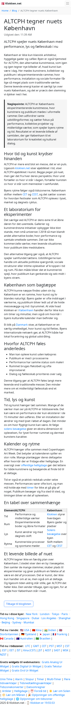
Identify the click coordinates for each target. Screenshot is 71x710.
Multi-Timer (54, 679)
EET (11, 650)
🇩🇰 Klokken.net (11, 3)
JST (40, 650)
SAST (57, 650)
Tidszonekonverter (12, 687)
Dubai (35, 618)
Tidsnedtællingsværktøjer (36, 683)
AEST (48, 650)
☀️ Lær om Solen (59, 691)
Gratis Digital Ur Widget (26, 666)
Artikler (6, 691)
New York (32, 614)
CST (67, 646)
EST (4, 650)
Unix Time (6, 679)
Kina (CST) (29, 650)
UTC (27, 646)
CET (25, 194)
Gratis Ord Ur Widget (25, 670)
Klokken (52, 514)
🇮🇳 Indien (50, 630)
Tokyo (55, 614)
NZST (3, 654)
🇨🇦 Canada (6, 638)
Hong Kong (7, 618)
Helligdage (21, 691)
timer (30, 487)
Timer (40, 679)
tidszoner (16, 646)
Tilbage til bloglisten (18, 604)
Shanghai (64, 618)
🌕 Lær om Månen (13, 695)
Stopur (29, 679)
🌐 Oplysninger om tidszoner (34, 699)
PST (51, 646)
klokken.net (22, 168)
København (26, 310)
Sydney (16, 622)
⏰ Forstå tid (38, 691)
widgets (14, 662)
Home (5, 10)
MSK (65, 650)
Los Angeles (48, 618)
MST (59, 646)
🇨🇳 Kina (36, 630)
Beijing (6, 622)
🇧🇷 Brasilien (43, 638)
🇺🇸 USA (24, 630)
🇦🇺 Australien (24, 638)
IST (18, 650)
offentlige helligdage (34, 465)
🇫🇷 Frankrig (60, 634)
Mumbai (29, 622)
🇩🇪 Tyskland (28, 634)
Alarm (19, 679)
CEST (35, 194)
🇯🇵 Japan (44, 634)
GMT (36, 646)
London (45, 614)
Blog (14, 10)
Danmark (22, 324)
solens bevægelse (15, 429)
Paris (65, 614)
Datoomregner (35, 687)
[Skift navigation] (67, 3)
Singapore (23, 618)
